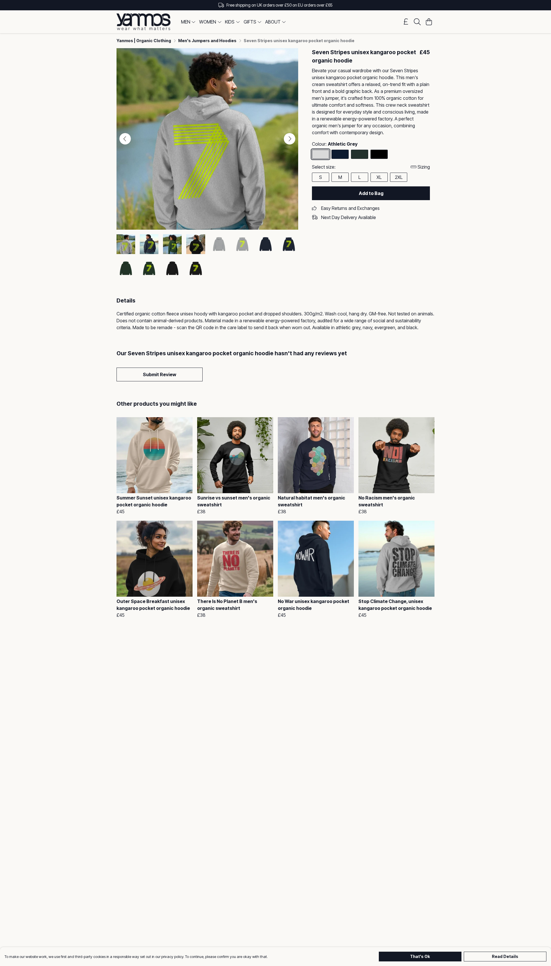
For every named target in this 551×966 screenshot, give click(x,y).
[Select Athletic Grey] (320, 154)
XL (379, 177)
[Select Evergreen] (359, 154)
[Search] (417, 22)
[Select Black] (379, 154)
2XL (399, 177)
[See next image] (289, 139)
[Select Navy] (340, 154)
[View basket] (428, 22)
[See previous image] (125, 139)
